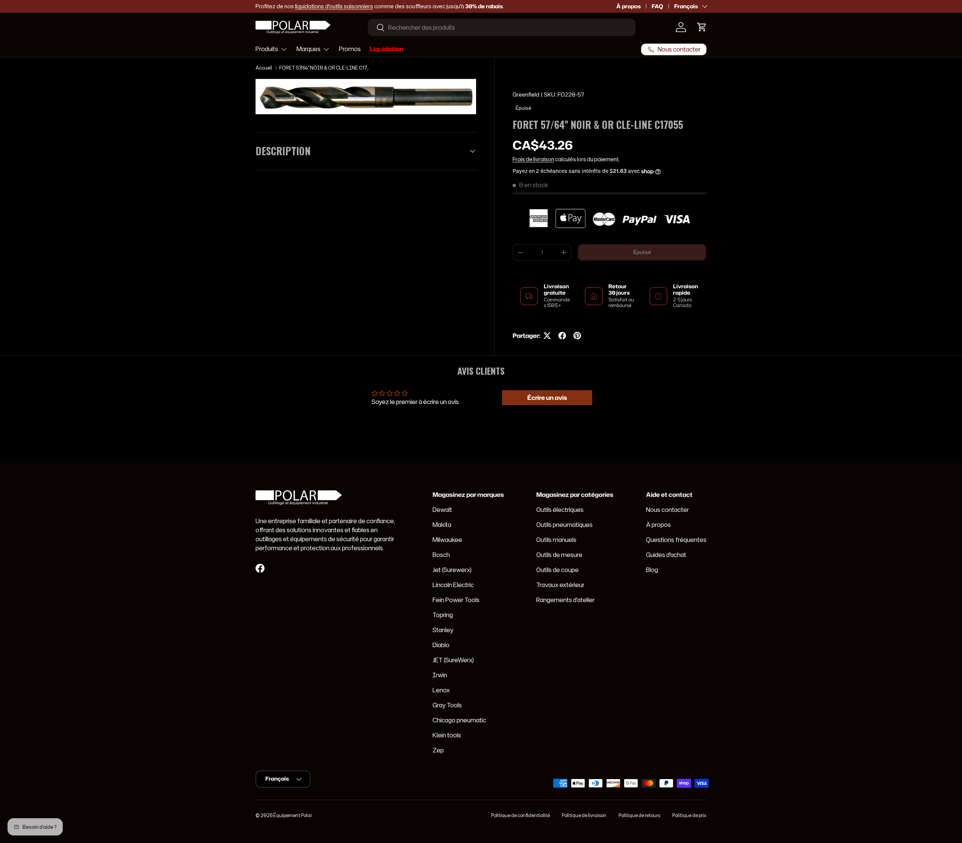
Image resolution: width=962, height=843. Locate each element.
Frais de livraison (533, 159)
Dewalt (442, 509)
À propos (628, 6)
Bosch (441, 555)
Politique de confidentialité (520, 815)
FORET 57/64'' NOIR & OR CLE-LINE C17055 (324, 68)
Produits (267, 49)
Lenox (441, 690)
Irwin (440, 675)
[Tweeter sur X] (547, 335)
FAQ (657, 6)
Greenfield (526, 94)
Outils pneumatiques (564, 525)
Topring (443, 615)
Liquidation (386, 49)
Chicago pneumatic (459, 720)
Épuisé (642, 252)
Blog (652, 570)
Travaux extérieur (560, 585)
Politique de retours (639, 815)
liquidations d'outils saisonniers (334, 6)
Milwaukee (447, 540)
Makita (442, 525)
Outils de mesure (559, 555)
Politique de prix (689, 815)
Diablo (441, 645)
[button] (702, 27)
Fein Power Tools (456, 600)
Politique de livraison (584, 815)
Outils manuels (556, 540)
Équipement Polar (292, 815)
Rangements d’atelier (565, 600)
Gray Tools (447, 705)
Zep (438, 750)
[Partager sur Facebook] (562, 335)
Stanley (443, 630)
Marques (308, 49)
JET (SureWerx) (453, 660)
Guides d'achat (666, 555)
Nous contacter (667, 509)
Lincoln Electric (453, 585)
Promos (350, 49)
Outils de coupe (557, 570)
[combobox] (501, 27)
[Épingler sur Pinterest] (577, 335)
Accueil (264, 68)
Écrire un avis (547, 398)
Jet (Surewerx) (452, 570)
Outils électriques (560, 509)
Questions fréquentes (676, 540)
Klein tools (447, 735)
